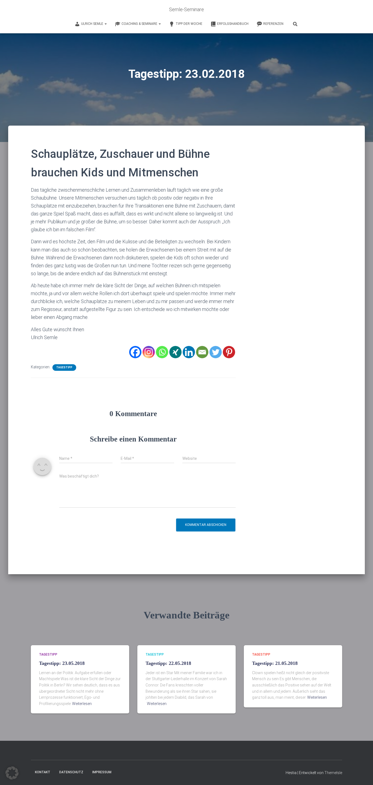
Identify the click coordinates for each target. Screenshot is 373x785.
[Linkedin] (189, 352)
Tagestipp (64, 367)
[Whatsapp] (162, 352)
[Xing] (175, 352)
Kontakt (42, 772)
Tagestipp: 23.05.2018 (62, 663)
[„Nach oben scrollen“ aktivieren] (362, 774)
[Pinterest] (229, 352)
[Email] (202, 352)
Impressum (101, 772)
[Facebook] (135, 352)
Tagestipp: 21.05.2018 (275, 663)
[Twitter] (215, 352)
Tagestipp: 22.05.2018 (168, 663)
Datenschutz (71, 772)
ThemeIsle (333, 773)
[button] (12, 773)
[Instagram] (149, 352)
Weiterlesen (82, 703)
